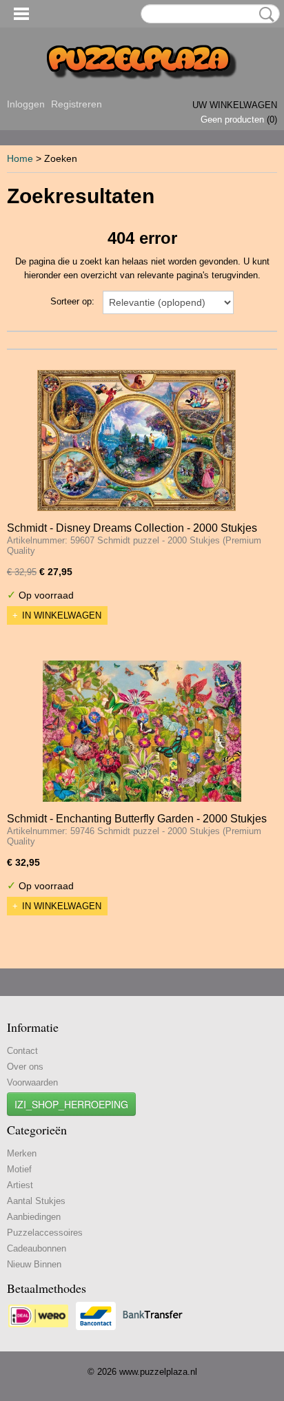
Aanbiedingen (34, 1217)
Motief (19, 1169)
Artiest (20, 1185)
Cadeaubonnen (36, 1248)
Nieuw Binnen (34, 1264)
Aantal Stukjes (36, 1201)
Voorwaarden (32, 1082)
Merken (22, 1153)
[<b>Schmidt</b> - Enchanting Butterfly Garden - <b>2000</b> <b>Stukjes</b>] (142, 731)
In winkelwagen (61, 615)
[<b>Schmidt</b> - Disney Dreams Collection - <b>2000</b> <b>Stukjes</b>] (136, 440)
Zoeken (264, 14)
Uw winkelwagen (234, 105)
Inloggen (26, 104)
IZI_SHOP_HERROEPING (71, 1104)
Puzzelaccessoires (45, 1232)
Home (20, 158)
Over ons (25, 1066)
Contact (22, 1051)
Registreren (76, 104)
